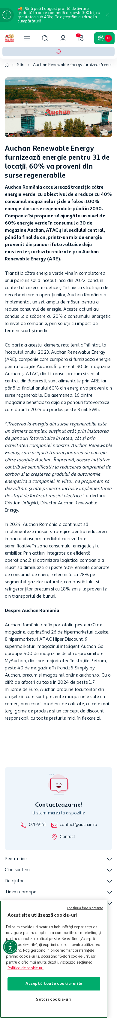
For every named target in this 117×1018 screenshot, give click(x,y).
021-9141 (37, 825)
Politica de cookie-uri (26, 968)
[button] (45, 38)
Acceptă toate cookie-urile (54, 984)
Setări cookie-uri (53, 1000)
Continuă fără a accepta (85, 908)
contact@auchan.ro (78, 825)
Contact (67, 837)
